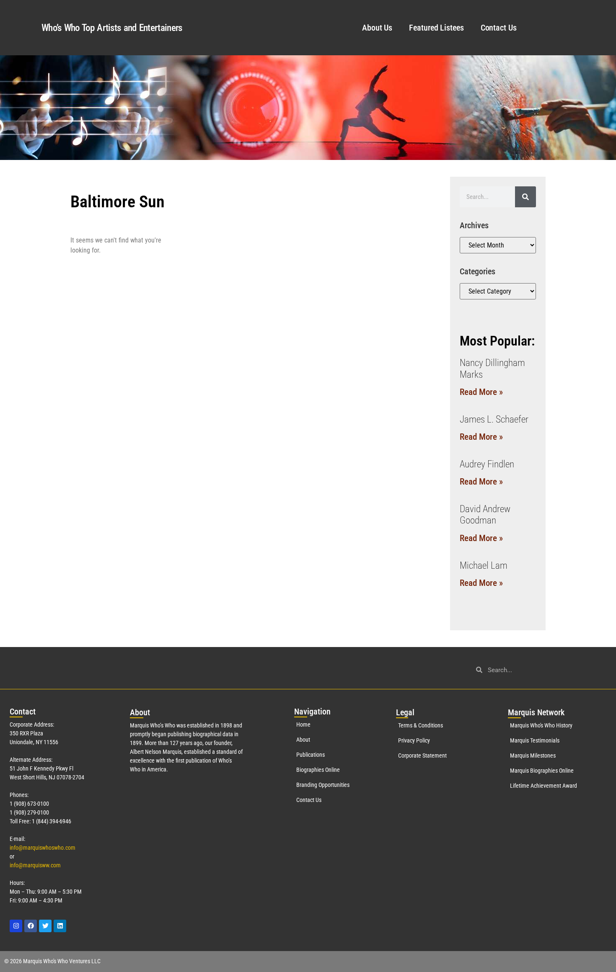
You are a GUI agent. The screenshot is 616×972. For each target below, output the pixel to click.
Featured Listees (436, 28)
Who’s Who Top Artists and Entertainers (111, 28)
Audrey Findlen (487, 464)
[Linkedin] (60, 926)
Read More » (481, 392)
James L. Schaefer (494, 419)
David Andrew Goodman (485, 514)
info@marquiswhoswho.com (42, 847)
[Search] (525, 196)
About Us (377, 28)
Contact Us (499, 28)
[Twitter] (45, 926)
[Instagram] (16, 926)
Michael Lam (483, 565)
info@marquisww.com (35, 865)
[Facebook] (30, 926)
